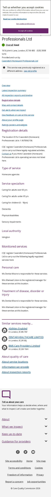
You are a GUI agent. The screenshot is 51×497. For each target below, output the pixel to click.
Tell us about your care (13, 402)
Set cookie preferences (25, 24)
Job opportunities (36, 481)
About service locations (15, 361)
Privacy (40, 474)
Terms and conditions (19, 467)
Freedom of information (19, 474)
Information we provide (15, 367)
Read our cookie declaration (15, 19)
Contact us (6, 153)
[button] (25, 45)
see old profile (30, 71)
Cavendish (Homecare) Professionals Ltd (20, 61)
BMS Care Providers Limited (24, 345)
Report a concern (14, 481)
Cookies (39, 467)
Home (29, 460)
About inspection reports (16, 372)
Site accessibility (13, 460)
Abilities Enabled (18, 328)
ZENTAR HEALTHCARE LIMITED (26, 337)
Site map (41, 460)
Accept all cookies (25, 31)
